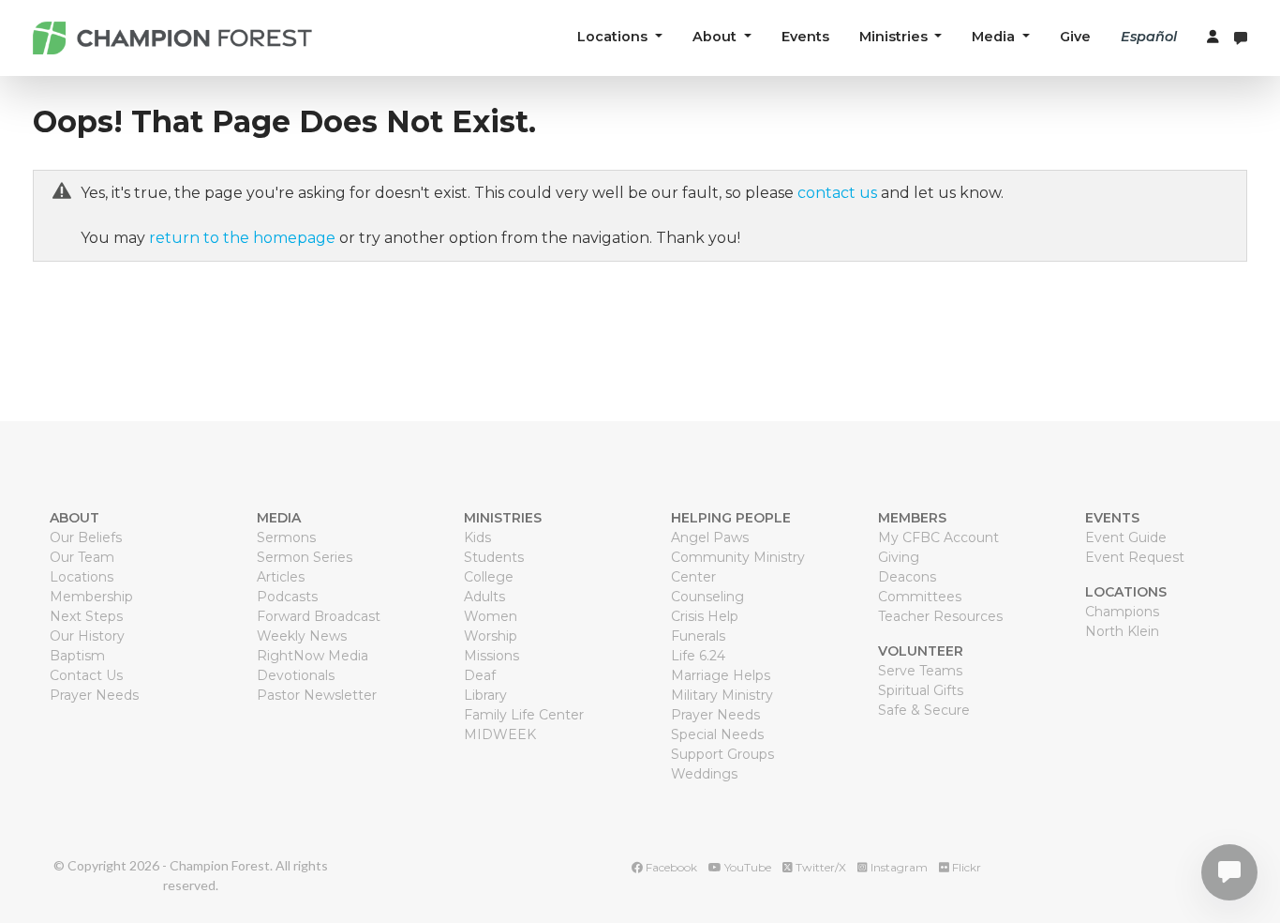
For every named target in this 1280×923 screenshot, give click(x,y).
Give (1075, 36)
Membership (91, 596)
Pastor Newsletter (317, 695)
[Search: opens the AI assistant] (1240, 38)
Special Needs (717, 734)
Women (490, 616)
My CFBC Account (938, 537)
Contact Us (86, 675)
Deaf (480, 675)
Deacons (907, 576)
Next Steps (86, 616)
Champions (1122, 611)
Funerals (698, 636)
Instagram (898, 867)
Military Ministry (722, 695)
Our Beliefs (86, 537)
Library (485, 695)
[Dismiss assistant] (1232, 849)
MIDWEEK (500, 734)
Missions (491, 655)
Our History (87, 636)
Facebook (670, 867)
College (488, 576)
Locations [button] (614, 36)
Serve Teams (920, 670)
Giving (898, 557)
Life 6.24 (698, 655)
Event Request (1134, 557)
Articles (281, 576)
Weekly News (302, 636)
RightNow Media (312, 655)
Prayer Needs (94, 695)
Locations (81, 576)
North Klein (1122, 631)
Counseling (707, 596)
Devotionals (296, 675)
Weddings (704, 773)
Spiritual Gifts (920, 690)
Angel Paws (710, 537)
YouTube (746, 867)
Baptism (77, 655)
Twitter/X (819, 867)
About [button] (716, 36)
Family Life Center (524, 714)
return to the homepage (242, 238)
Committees (919, 596)
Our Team (82, 557)
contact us (837, 193)
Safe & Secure (924, 710)
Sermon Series (304, 557)
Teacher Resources (940, 616)
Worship (490, 636)
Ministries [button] (895, 36)
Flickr (965, 867)
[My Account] (1213, 37)
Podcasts (287, 596)
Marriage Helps (720, 675)
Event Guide (1126, 537)
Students (494, 557)
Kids (477, 537)
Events (805, 36)
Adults (484, 596)
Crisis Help (704, 616)
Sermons (286, 537)
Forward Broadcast (318, 616)
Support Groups (722, 754)
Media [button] (995, 36)
